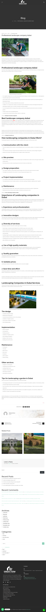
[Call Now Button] (44, 610)
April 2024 (5, 516)
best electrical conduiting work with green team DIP (12, 478)
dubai (14, 120)
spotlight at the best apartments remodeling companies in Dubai (29, 498)
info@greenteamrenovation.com (29, 577)
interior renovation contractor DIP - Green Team (9, 498)
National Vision (14, 33)
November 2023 (6, 525)
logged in (9, 463)
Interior (4, 539)
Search (3, 470)
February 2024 (6, 519)
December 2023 (6, 523)
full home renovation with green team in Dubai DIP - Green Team (12, 494)
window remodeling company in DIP (9, 480)
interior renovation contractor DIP (8, 483)
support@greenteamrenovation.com (30, 578)
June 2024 (5, 512)
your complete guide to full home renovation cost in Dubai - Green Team (14, 503)
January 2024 (5, 521)
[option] (12, 443)
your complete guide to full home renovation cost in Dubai (13, 485)
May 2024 (5, 514)
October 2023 (6, 527)
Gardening (4, 535)
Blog (9, 33)
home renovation (6, 537)
